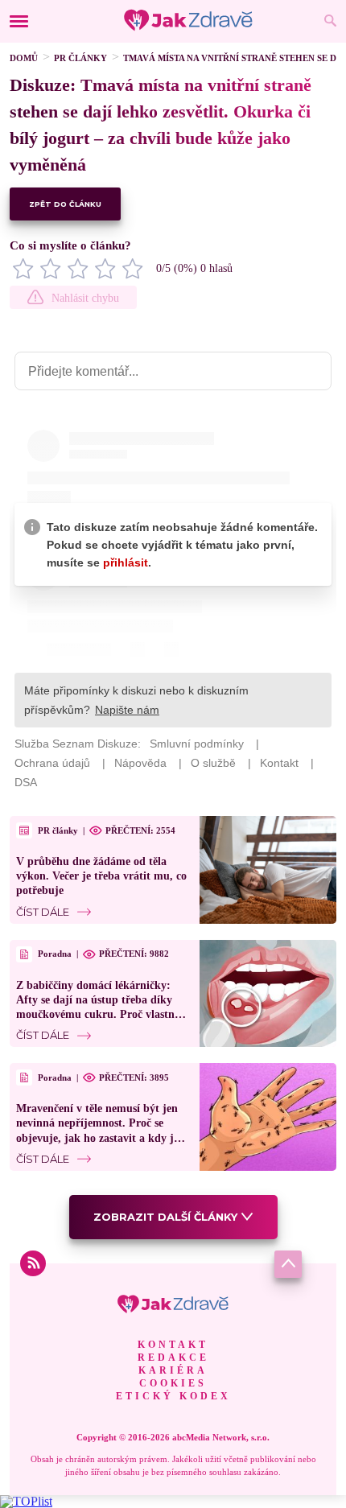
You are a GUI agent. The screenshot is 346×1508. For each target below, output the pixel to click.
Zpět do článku (65, 204)
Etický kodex (173, 1396)
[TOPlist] (26, 1501)
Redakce (173, 1357)
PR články (80, 58)
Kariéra (173, 1370)
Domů (24, 58)
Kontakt (173, 1344)
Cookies (173, 1383)
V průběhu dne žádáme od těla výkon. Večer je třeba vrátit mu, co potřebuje (101, 875)
